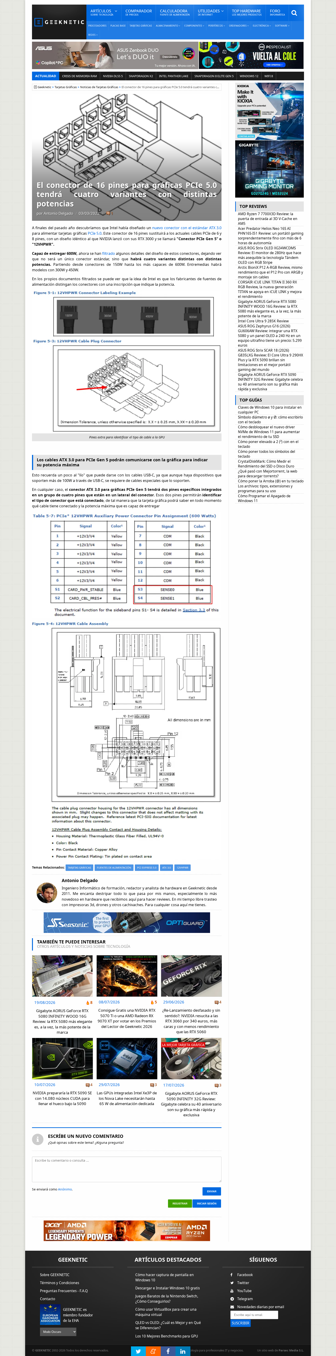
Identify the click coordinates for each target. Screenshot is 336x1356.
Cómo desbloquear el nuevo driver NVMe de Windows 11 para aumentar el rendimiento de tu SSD (269, 432)
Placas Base (118, 25)
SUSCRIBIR (240, 1323)
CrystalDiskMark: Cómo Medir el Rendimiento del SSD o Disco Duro (266, 464)
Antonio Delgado (58, 213)
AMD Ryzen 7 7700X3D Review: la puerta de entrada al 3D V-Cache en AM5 (267, 219)
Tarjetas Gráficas (141, 25)
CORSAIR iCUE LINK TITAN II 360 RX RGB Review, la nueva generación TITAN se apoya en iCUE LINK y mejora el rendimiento (270, 289)
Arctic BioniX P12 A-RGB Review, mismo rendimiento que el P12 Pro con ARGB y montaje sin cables (270, 272)
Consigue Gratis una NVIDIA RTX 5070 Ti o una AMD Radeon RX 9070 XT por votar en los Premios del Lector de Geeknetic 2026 (127, 1018)
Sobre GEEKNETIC (54, 1274)
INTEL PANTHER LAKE (173, 76)
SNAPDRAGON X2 (141, 76)
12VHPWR (182, 867)
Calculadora (175, 12)
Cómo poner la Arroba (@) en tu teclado (271, 481)
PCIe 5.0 (94, 233)
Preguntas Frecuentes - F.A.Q (64, 1290)
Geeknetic (44, 87)
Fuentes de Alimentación (114, 867)
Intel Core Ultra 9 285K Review (263, 321)
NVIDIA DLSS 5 (113, 76)
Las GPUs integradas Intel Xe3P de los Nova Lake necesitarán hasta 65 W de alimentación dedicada (127, 1098)
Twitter (243, 1282)
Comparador (138, 12)
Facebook (245, 1274)
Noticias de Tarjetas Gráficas (99, 87)
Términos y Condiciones (59, 1282)
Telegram (245, 1298)
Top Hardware (247, 12)
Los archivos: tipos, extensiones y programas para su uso (265, 488)
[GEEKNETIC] (59, 22)
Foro (277, 12)
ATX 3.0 (166, 867)
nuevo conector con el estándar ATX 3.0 (186, 227)
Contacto (47, 1298)
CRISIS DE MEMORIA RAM (79, 76)
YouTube (244, 1290)
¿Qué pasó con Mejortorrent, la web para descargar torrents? (267, 473)
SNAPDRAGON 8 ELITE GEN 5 (214, 76)
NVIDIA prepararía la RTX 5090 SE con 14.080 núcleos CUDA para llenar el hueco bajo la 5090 (62, 1098)
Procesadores (97, 25)
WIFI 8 (268, 76)
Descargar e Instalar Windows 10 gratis (167, 1288)
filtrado (109, 253)
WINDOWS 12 (249, 76)
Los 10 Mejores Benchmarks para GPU (166, 1336)
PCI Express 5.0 (146, 867)
